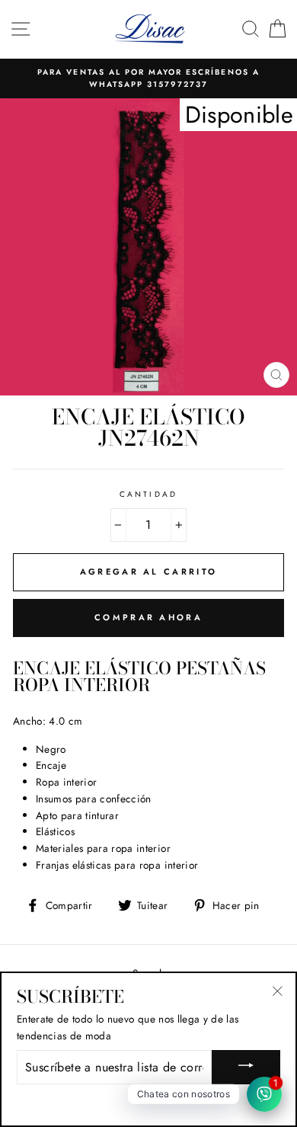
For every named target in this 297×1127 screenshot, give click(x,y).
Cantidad (148, 494)
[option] (148, 78)
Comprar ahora (148, 617)
